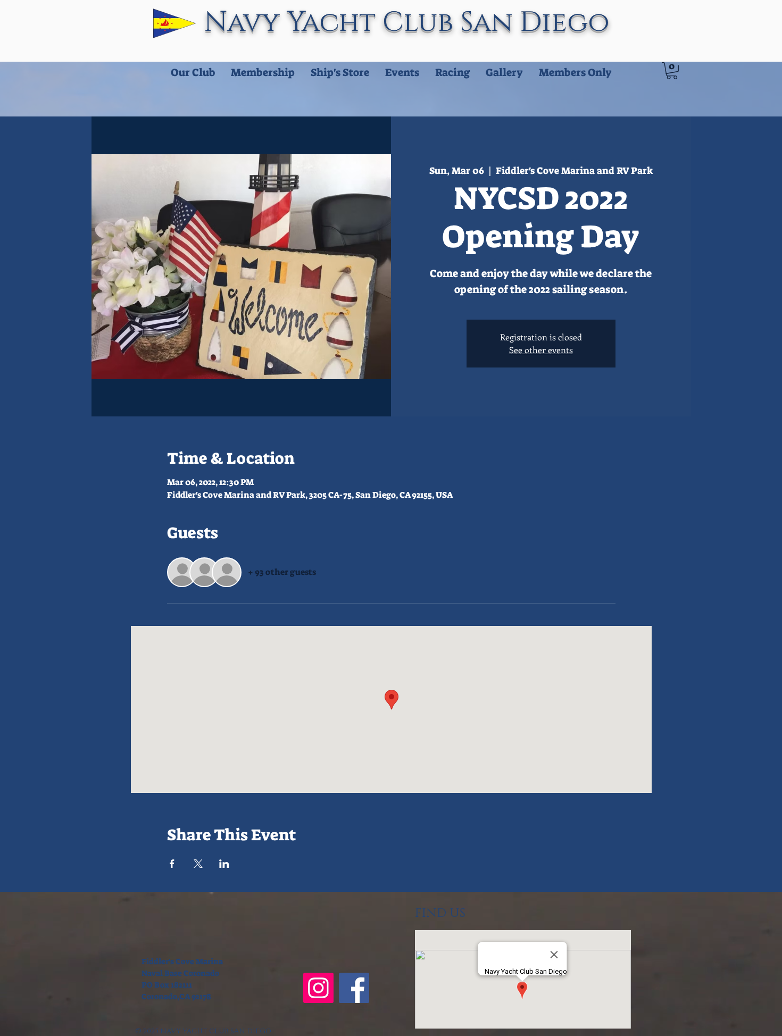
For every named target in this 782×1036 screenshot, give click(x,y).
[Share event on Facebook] (172, 863)
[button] (672, 70)
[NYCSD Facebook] (354, 988)
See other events (541, 349)
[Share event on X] (198, 863)
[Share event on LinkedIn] (224, 863)
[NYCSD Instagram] (318, 988)
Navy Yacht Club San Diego (410, 22)
